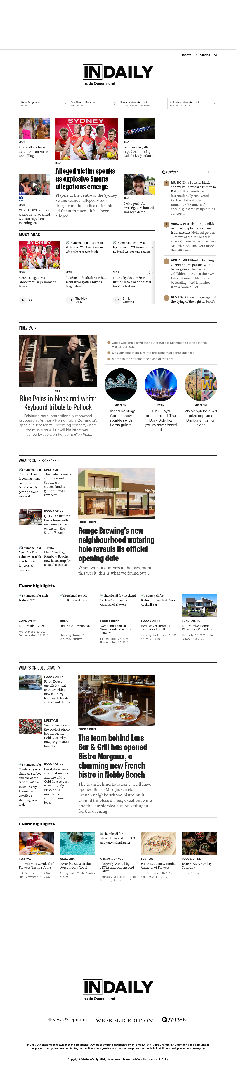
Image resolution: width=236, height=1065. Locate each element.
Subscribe (203, 55)
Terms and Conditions (136, 1059)
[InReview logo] (175, 1020)
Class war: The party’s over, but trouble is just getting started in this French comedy (159, 344)
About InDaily (159, 1059)
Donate (186, 55)
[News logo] (67, 1019)
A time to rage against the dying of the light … (144, 359)
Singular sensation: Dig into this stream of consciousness (153, 353)
